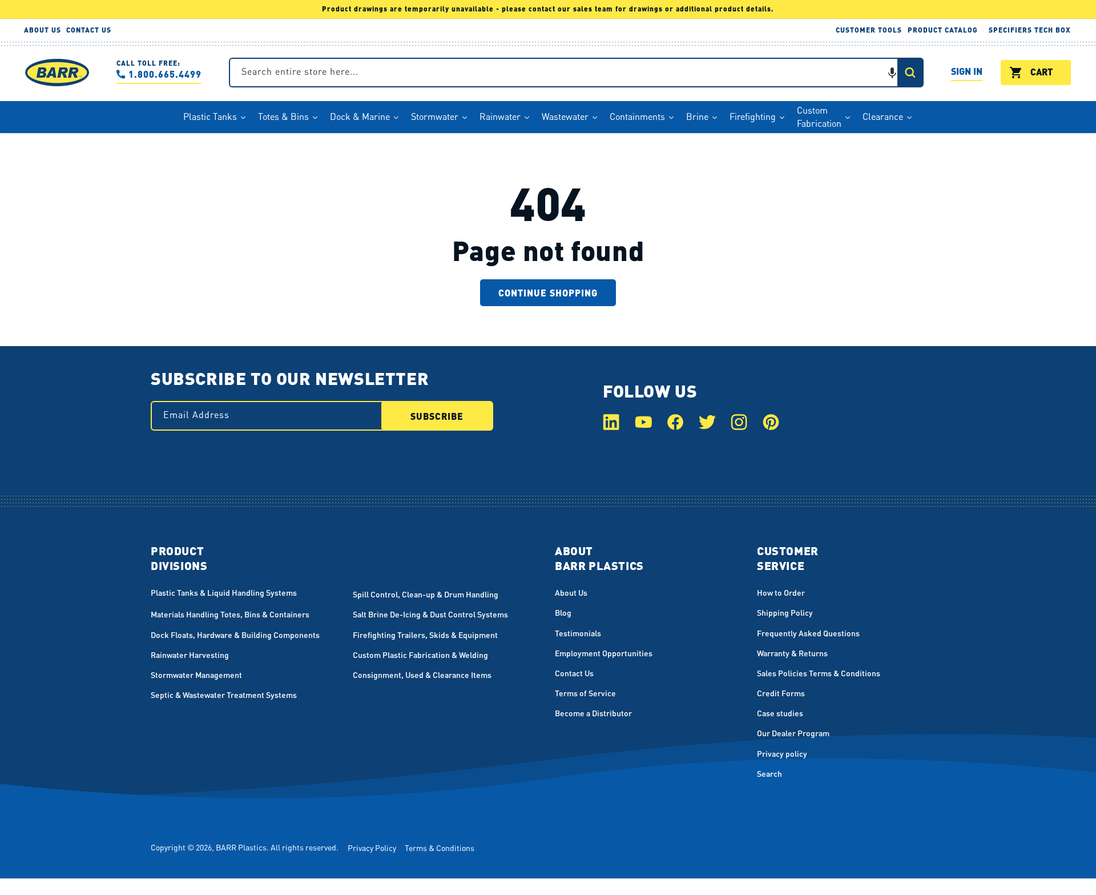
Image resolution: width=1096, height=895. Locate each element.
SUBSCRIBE (437, 416)
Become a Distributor (593, 713)
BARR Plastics (241, 847)
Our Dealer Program (793, 733)
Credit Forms (781, 693)
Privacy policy (782, 753)
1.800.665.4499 (165, 74)
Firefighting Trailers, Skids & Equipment (425, 634)
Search (769, 773)
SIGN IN (966, 73)
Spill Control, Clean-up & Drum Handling (425, 594)
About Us (571, 592)
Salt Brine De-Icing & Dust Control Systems (430, 614)
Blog (563, 612)
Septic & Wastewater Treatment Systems (224, 694)
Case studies (780, 713)
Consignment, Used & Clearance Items (422, 674)
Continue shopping (548, 293)
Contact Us (574, 673)
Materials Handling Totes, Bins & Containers (230, 614)
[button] (892, 72)
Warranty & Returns (792, 653)
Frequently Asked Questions (808, 633)
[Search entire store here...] (909, 72)
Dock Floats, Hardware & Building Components (235, 634)
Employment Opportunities (603, 653)
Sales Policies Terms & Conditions (818, 673)
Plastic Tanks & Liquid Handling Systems (224, 592)
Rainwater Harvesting (190, 654)
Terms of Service (585, 693)
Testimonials (578, 633)
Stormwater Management (196, 674)
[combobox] (576, 72)
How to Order (781, 592)
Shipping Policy (785, 612)
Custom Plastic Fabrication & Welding (420, 654)
